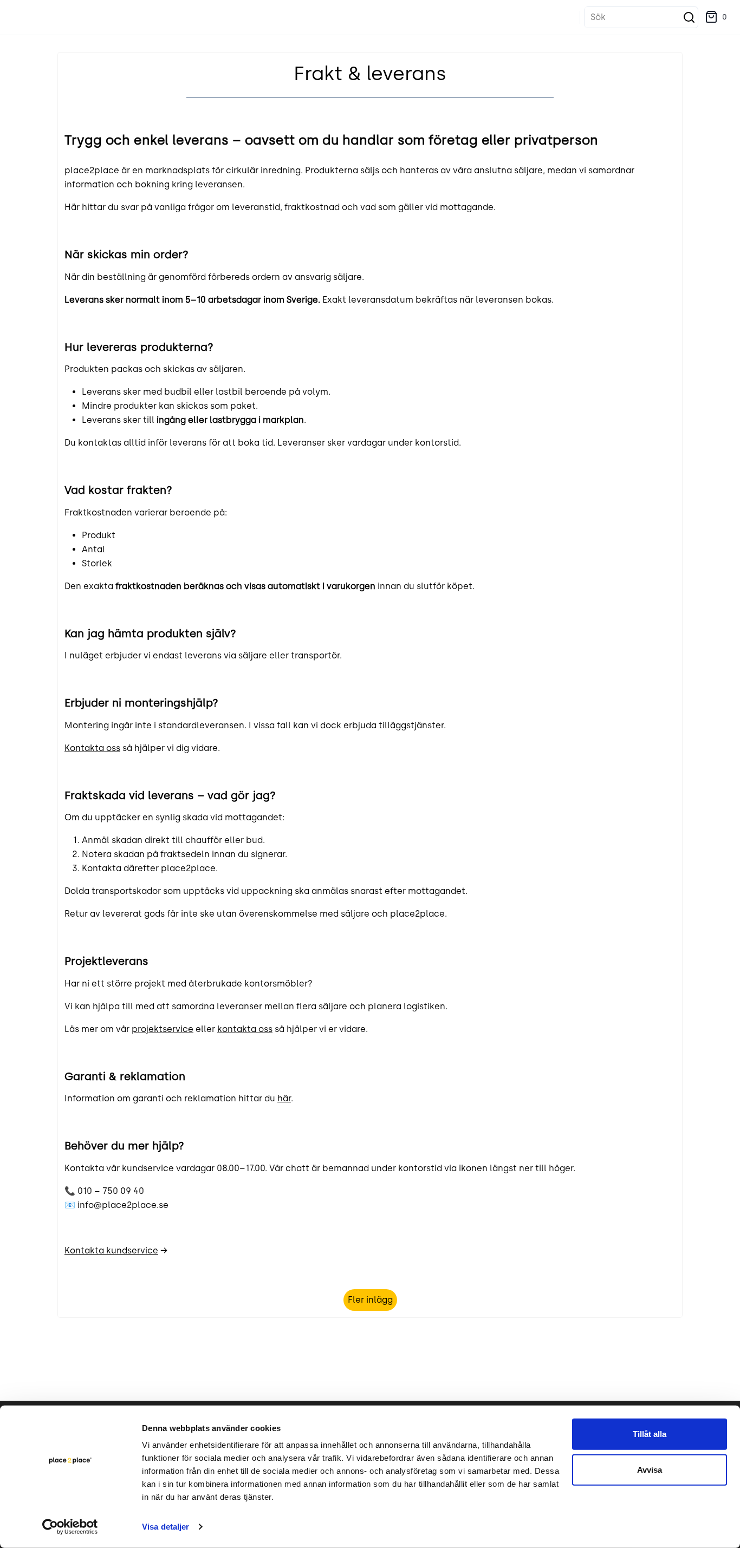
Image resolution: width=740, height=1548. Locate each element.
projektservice (162, 1029)
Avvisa (649, 1469)
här (284, 1098)
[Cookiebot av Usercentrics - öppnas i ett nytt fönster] (70, 1527)
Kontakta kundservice (111, 1250)
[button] (715, 17)
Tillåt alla (649, 1434)
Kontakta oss (92, 748)
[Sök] (689, 17)
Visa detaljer (165, 1526)
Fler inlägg (370, 1300)
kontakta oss (244, 1029)
